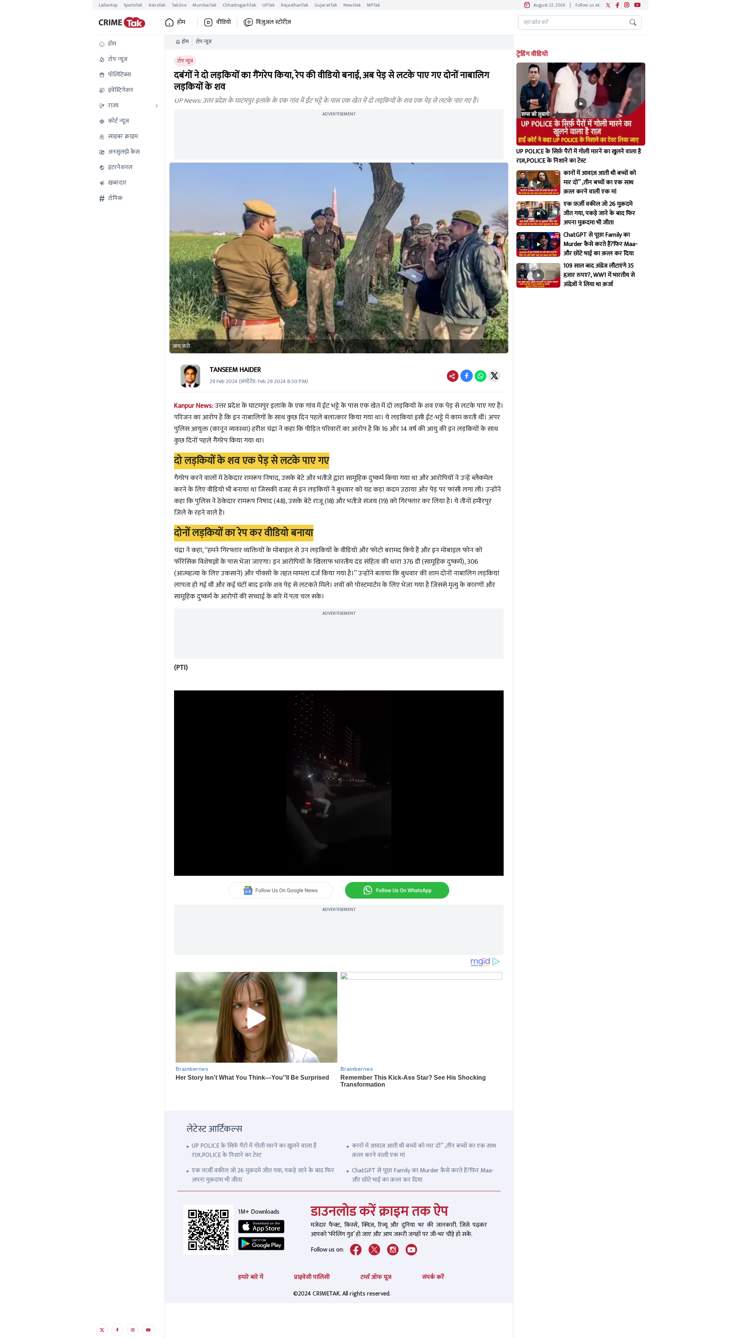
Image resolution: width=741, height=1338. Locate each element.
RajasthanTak (294, 5)
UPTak (268, 5)
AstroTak (157, 5)
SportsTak (133, 5)
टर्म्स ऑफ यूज (375, 1277)
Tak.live (179, 5)
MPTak (373, 5)
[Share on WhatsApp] (480, 376)
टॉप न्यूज (203, 42)
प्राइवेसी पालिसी (312, 1277)
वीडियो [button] (223, 22)
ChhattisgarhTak (239, 5)
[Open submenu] (157, 106)
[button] (128, 44)
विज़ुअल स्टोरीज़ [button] (273, 22)
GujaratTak (326, 5)
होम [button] (181, 22)
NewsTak (352, 5)
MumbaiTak (205, 5)
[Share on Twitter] (494, 376)
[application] (339, 783)
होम (185, 42)
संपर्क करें (433, 1277)
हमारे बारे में (250, 1277)
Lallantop (108, 5)
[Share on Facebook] (466, 376)
